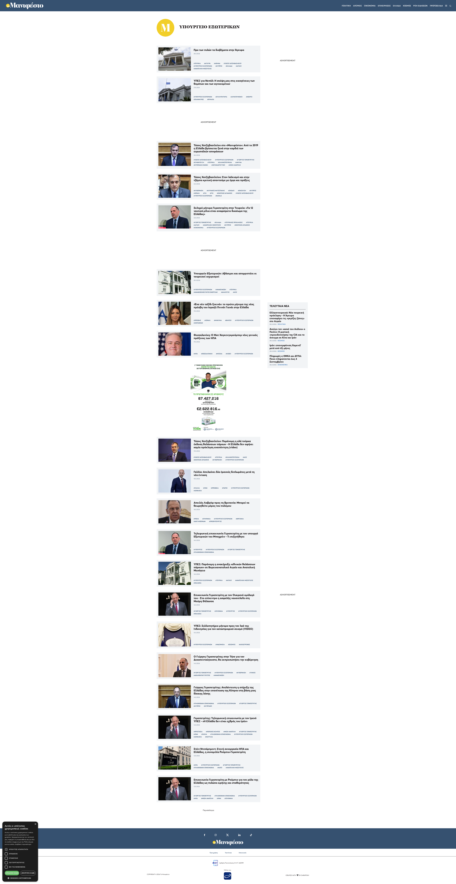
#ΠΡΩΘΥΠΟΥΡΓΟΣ (215, 521)
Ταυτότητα (228, 853)
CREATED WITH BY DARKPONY (297, 875)
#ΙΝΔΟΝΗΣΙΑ (220, 644)
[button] (20, 878)
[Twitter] (227, 834)
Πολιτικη (346, 6)
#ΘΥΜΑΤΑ (210, 99)
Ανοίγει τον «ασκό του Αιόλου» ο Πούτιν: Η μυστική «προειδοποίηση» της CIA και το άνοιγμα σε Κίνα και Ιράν (287, 333)
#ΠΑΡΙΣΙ (225, 488)
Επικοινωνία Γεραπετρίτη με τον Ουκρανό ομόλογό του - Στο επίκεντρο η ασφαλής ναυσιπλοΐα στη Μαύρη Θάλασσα (224, 598)
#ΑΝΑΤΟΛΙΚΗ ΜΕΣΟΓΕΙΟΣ (202, 69)
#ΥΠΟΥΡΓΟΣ (198, 549)
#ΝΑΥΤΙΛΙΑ (209, 737)
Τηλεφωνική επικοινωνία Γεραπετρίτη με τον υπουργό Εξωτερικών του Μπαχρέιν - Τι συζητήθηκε (226, 535)
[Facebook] (204, 834)
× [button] (35, 824)
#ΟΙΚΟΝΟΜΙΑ (198, 228)
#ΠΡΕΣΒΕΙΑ (214, 488)
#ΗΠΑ (196, 354)
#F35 (211, 193)
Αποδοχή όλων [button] (12, 873)
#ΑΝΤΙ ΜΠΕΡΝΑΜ (200, 521)
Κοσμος (407, 6)
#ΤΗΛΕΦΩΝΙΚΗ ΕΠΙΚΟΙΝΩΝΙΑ (204, 552)
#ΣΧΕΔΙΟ (231, 190)
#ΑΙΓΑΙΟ (239, 66)
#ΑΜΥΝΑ (238, 162)
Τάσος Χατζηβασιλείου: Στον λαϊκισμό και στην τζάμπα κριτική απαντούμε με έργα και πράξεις (222, 179)
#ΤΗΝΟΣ (252, 673)
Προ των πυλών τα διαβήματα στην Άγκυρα (219, 49)
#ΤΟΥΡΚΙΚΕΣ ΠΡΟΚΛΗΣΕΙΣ (233, 222)
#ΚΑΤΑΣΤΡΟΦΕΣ (244, 644)
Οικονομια (369, 6)
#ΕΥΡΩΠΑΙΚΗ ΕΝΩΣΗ (201, 165)
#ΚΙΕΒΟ (228, 354)
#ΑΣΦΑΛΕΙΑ (198, 490)
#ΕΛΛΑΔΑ (229, 66)
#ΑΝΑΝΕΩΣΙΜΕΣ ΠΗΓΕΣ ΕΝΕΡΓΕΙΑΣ (206, 292)
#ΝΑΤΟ (219, 767)
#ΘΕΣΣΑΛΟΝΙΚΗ (206, 354)
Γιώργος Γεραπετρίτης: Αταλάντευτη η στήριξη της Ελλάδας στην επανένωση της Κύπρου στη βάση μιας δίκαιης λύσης (225, 690)
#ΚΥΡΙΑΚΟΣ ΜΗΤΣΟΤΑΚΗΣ (216, 190)
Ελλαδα (397, 6)
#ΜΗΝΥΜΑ (218, 320)
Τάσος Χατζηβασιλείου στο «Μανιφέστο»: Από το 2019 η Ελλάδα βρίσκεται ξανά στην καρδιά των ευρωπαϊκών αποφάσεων (226, 148)
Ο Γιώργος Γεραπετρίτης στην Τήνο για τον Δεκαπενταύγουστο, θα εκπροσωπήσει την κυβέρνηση (226, 658)
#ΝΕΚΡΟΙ (249, 97)
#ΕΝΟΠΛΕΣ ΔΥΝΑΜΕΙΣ (224, 193)
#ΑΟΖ (235, 292)
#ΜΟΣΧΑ (219, 354)
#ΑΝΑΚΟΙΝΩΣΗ (221, 289)
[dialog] (20, 852)
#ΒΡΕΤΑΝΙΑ (240, 519)
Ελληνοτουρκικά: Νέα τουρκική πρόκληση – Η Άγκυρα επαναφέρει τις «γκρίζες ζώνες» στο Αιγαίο (287, 317)
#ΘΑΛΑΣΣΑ (197, 583)
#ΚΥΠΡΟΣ (219, 66)
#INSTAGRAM (198, 323)
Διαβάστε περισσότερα (23, 844)
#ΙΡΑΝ (205, 488)
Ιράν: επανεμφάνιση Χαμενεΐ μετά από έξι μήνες (285, 347)
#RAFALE (219, 196)
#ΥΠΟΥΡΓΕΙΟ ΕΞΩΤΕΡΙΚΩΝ (203, 66)
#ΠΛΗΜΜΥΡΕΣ (199, 99)
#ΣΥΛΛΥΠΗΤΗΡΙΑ (221, 97)
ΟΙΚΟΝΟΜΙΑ (283, 365)
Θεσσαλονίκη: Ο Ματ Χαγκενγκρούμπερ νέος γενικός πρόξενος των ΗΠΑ (226, 336)
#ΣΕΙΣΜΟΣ (231, 644)
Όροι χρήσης (214, 853)
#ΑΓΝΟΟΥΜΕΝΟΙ (236, 97)
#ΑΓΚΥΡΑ (207, 63)
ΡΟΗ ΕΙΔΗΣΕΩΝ (420, 6)
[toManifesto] (25, 5)
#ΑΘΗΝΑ (217, 63)
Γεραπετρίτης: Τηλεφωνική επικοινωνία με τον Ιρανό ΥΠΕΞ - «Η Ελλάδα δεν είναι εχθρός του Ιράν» (225, 720)
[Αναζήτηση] (450, 5)
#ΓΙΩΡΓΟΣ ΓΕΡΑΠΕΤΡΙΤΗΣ (245, 160)
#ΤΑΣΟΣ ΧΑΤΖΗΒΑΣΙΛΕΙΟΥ (233, 63)
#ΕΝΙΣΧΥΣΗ (242, 190)
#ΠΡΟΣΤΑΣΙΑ (198, 731)
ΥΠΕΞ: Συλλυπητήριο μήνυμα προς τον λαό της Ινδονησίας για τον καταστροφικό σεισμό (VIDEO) (223, 627)
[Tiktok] (251, 834)
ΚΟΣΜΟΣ (281, 341)
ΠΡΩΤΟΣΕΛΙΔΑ (436, 6)
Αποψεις (357, 6)
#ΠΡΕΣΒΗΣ (197, 320)
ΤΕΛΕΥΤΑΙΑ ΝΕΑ (279, 306)
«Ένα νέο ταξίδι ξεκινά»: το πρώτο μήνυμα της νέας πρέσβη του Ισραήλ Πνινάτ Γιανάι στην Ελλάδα (224, 306)
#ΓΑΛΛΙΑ (197, 488)
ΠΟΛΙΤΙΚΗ (282, 324)
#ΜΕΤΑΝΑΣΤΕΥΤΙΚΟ (218, 165)
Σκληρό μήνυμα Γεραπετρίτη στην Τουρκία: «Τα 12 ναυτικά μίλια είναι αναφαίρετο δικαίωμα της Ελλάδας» (223, 211)
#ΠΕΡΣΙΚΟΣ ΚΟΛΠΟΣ (213, 731)
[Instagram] (216, 834)
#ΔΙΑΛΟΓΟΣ (225, 292)
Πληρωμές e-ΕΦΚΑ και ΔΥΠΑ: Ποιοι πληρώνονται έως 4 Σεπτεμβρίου (286, 359)
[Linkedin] (239, 834)
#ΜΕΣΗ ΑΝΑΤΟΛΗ (235, 165)
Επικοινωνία (242, 853)
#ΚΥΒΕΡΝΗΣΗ (198, 190)
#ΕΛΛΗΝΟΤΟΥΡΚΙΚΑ (225, 162)
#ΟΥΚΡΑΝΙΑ (206, 519)
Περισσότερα (208, 810)
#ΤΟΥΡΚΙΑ (197, 63)
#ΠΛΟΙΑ (204, 734)
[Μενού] (446, 6)
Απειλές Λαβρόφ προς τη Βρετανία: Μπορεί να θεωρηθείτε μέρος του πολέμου (221, 504)
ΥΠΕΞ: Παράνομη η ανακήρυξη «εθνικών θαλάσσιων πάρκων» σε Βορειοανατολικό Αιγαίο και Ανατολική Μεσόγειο (224, 567)
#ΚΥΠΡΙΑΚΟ (208, 706)
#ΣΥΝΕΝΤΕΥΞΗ (199, 162)
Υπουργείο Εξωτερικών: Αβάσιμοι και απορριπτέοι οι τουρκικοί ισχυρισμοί (225, 275)
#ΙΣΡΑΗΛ (197, 193)
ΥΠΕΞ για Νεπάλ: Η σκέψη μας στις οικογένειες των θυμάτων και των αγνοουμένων (224, 82)
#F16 (204, 193)
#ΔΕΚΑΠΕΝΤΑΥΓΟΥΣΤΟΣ (202, 675)
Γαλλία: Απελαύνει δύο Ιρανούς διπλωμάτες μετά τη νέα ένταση (224, 473)
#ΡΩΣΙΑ (196, 519)
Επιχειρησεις (384, 6)
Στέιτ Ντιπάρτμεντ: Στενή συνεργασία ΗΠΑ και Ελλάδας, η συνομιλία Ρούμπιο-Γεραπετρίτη (221, 750)
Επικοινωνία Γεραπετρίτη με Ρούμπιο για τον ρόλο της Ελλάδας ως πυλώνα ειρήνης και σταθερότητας (226, 781)
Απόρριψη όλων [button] (28, 873)
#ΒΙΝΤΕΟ (228, 320)
